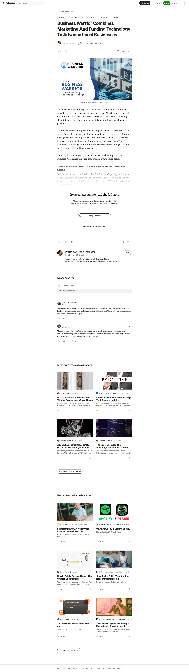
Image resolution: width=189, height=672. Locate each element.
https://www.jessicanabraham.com (86, 261)
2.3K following (80, 255)
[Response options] (130, 304)
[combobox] (33, 3)
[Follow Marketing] (109, 17)
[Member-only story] (58, 410)
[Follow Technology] (96, 17)
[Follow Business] (66, 17)
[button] (94, 79)
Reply (64, 318)
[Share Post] (129, 51)
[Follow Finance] (120, 17)
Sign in (174, 3)
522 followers (69, 255)
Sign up (166, 3)
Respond (126, 293)
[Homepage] (9, 3)
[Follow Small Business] (82, 17)
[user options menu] (184, 3)
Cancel (118, 293)
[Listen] (123, 51)
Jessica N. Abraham (69, 43)
